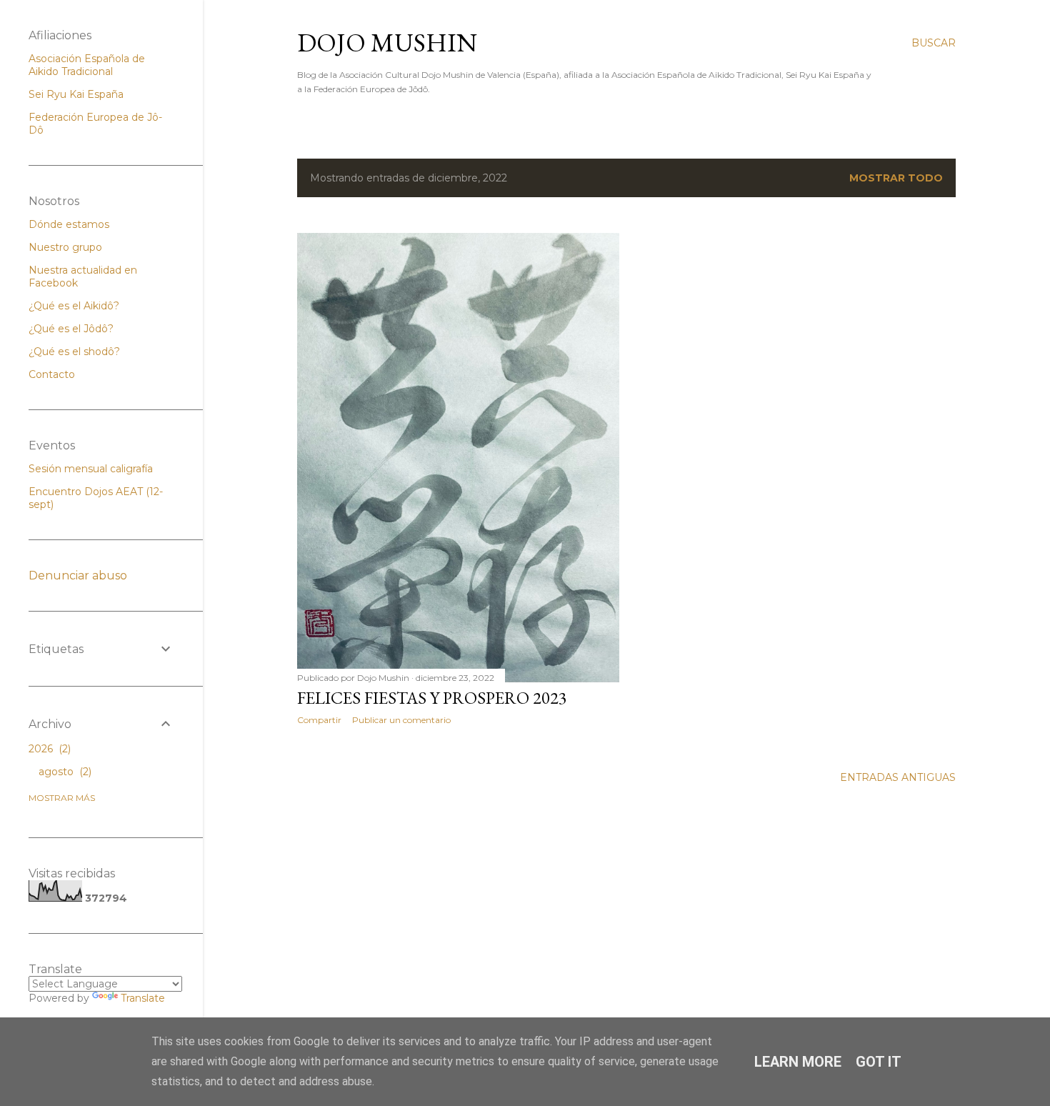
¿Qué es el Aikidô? (74, 305)
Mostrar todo (896, 177)
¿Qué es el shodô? (74, 351)
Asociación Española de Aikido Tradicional (87, 65)
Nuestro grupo (65, 247)
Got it (878, 1061)
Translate (143, 998)
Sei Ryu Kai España (76, 94)
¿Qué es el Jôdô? (71, 328)
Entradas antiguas (898, 777)
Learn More (797, 1061)
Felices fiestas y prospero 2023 (432, 698)
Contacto (52, 374)
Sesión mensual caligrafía (91, 468)
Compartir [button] (319, 719)
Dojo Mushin (387, 42)
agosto (64, 771)
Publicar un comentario (401, 719)
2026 (48, 748)
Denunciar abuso (78, 575)
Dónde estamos (69, 224)
